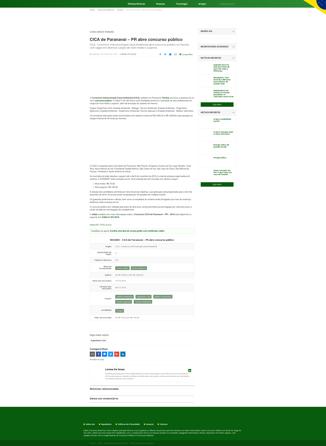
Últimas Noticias (136, 4)
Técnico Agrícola (124, 301)
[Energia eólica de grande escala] (206, 148)
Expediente (106, 424)
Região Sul (207, 31)
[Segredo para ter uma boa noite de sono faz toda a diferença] (206, 68)
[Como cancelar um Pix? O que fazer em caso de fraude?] (206, 173)
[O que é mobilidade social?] (206, 122)
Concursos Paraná (102, 31)
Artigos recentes (210, 112)
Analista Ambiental (124, 296)
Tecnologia (181, 4)
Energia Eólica (219, 157)
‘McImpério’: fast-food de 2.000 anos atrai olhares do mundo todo (222, 80)
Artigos (202, 4)
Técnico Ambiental (143, 301)
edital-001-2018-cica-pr (101, 224)
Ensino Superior (139, 268)
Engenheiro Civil (98, 340)
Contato (163, 424)
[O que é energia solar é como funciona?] (206, 135)
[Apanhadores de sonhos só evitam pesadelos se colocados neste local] (206, 93)
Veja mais (217, 104)
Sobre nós (90, 424)
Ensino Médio (122, 268)
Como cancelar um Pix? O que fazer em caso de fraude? (222, 172)
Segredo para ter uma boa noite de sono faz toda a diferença (221, 67)
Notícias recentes (211, 57)
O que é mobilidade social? (222, 120)
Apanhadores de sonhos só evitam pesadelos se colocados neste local (223, 93)
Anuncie (150, 424)
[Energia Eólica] (206, 161)
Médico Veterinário (163, 296)
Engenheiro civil (143, 296)
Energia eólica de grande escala (221, 146)
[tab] (217, 31)
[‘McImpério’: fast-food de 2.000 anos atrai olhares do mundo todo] (206, 81)
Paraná (165, 98)
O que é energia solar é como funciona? (223, 133)
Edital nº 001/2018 (110, 217)
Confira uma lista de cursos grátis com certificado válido (137, 231)
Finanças (160, 4)
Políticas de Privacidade (129, 424)
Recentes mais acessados (214, 46)
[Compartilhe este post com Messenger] (170, 54)
